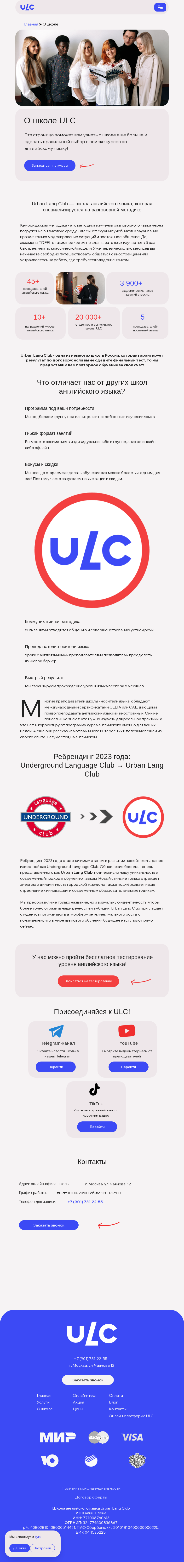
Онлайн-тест (85, 1395)
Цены (78, 1408)
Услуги (43, 1402)
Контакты (117, 1408)
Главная (31, 24)
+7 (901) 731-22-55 (85, 1201)
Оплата (116, 1395)
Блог (113, 1402)
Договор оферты (91, 1497)
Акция (78, 1402)
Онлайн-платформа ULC (131, 1415)
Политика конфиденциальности (91, 1488)
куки (38, 1537)
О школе (45, 1408)
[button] (49, 165)
